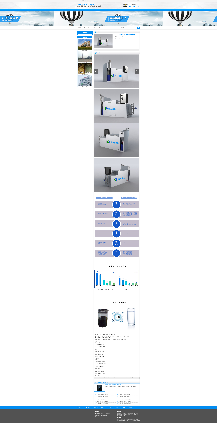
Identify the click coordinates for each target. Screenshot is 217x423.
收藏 (131, 0)
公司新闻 (104, 10)
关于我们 (135, 10)
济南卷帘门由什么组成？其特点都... (125, 401)
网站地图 (125, 415)
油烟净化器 (97, 10)
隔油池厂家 (103, 27)
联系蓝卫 (138, 0)
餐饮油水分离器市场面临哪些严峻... (103, 399)
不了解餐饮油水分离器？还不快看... (125, 394)
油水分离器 (84, 27)
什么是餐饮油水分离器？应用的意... (125, 399)
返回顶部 (130, 407)
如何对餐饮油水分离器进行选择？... (103, 403)
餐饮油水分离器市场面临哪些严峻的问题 (113, 384)
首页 (81, 10)
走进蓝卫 (134, 0)
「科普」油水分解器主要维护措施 (125, 403)
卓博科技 (138, 420)
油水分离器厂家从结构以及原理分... (103, 396)
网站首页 (80, 407)
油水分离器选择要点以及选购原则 (102, 394)
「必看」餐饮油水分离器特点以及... (103, 401)
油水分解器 (89, 10)
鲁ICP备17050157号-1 (124, 420)
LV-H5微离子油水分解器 (102, 49)
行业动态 (112, 10)
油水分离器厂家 (89, 27)
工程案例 (120, 10)
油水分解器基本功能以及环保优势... (125, 396)
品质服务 (127, 10)
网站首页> (102, 31)
